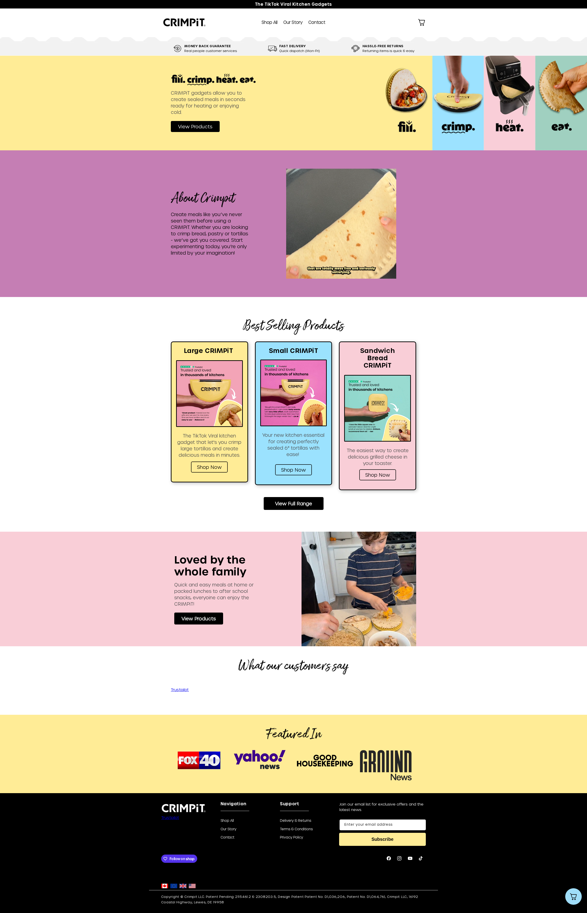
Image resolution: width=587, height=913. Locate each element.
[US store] (192, 886)
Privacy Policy (291, 837)
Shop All (227, 821)
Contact (227, 837)
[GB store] (183, 886)
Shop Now (209, 467)
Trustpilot (180, 689)
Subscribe (382, 839)
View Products (195, 126)
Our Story (228, 829)
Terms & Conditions (296, 829)
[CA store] (164, 886)
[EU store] (173, 886)
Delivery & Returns (295, 821)
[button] (421, 22)
